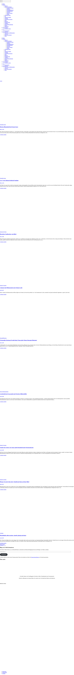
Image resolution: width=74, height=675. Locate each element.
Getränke (1, 533)
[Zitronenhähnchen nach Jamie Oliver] (6, 608)
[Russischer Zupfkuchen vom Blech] (32, 230)
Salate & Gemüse (3, 285)
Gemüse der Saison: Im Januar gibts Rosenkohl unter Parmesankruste (16, 447)
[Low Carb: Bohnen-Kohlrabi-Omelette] (32, 177)
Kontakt (3, 673)
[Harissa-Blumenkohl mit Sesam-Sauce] (32, 123)
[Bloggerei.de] (2, 667)
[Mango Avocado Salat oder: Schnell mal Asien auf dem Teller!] (17, 478)
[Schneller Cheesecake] (6, 620)
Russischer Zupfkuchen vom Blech (8, 234)
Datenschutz (4, 672)
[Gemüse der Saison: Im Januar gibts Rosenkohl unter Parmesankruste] (32, 444)
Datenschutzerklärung (35, 557)
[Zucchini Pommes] (6, 643)
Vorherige (2, 545)
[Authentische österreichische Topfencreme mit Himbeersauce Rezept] (6, 631)
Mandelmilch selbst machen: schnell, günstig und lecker (13, 535)
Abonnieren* (3, 554)
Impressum (4, 671)
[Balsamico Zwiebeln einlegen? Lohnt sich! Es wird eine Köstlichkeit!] (6, 596)
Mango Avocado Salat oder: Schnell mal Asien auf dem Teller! (14, 481)
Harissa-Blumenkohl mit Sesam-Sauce (9, 127)
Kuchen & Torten (3, 231)
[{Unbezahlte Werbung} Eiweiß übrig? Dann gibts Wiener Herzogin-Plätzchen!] (32, 337)
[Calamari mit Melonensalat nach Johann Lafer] (32, 284)
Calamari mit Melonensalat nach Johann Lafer (11, 287)
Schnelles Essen (3, 124)
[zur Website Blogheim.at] (3, 669)
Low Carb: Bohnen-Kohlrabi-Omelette (9, 180)
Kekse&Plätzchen (3, 338)
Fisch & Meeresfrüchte (4, 391)
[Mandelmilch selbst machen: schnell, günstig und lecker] (32, 532)
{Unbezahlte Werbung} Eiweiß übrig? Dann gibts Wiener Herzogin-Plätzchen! (18, 340)
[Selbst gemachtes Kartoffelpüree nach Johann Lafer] (6, 655)
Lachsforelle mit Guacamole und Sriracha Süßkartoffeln (13, 394)
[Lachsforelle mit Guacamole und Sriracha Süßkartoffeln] (32, 390)
